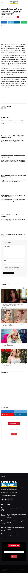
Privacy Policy (4, 569)
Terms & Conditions (22, 569)
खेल (18, 17)
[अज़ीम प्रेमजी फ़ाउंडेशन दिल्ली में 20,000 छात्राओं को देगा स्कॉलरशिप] (3, 522)
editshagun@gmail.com (11, 495)
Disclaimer (3, 570)
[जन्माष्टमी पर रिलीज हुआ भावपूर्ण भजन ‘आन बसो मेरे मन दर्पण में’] (3, 509)
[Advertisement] (14, 389)
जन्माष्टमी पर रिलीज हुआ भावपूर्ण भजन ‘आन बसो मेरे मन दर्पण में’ (16, 508)
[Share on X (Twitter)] (11, 22)
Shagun (6, 17)
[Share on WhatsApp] (24, 22)
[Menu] (2, 2)
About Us (10, 569)
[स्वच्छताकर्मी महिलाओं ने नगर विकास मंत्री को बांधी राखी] (3, 529)
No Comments (5, 18)
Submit (14, 434)
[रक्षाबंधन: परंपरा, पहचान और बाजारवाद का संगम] (3, 535)
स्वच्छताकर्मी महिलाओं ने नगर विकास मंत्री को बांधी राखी (15, 527)
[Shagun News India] (14, 2)
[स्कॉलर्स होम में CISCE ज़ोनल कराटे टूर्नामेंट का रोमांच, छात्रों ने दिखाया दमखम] (14, 206)
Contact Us (14, 569)
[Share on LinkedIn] (17, 22)
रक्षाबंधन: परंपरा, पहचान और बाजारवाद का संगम (14, 534)
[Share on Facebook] (4, 22)
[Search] (26, 2)
